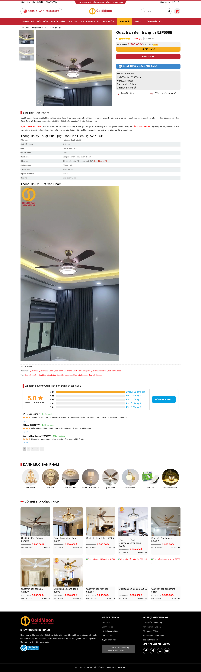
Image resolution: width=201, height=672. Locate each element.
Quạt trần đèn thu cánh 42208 (130, 544)
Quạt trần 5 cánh (31, 375)
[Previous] (41, 68)
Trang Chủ (28, 21)
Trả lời (25, 421)
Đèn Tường (109, 21)
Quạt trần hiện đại (80, 375)
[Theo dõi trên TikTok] (153, 651)
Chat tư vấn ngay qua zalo (140, 66)
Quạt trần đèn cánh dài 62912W (32, 590)
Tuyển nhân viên (109, 640)
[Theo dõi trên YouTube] (167, 651)
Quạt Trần (124, 21)
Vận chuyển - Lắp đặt (152, 627)
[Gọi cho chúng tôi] (160, 651)
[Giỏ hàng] (177, 11)
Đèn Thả (72, 21)
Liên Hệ (175, 2)
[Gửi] (169, 11)
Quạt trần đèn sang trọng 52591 (66, 590)
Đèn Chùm (42, 21)
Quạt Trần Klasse (114, 371)
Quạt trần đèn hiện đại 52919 (133, 589)
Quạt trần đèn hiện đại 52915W (97, 590)
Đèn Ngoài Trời (154, 21)
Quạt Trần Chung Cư (81, 371)
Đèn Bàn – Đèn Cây (90, 21)
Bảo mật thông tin (150, 640)
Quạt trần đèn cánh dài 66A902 (32, 539)
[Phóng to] (40, 102)
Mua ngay (148, 56)
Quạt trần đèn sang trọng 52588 (163, 590)
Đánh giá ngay (164, 399)
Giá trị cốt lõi (37, 2)
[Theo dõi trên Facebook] (146, 651)
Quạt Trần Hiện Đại (52, 28)
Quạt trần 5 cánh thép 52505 (100, 538)
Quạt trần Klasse (95, 375)
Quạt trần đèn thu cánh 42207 (65, 539)
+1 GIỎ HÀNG (148, 49)
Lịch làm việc (107, 635)
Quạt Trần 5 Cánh (46, 371)
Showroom (165, 2)
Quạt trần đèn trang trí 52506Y (161, 539)
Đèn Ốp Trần (58, 21)
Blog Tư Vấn (51, 2)
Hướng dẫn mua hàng (152, 622)
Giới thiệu (25, 2)
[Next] (107, 68)
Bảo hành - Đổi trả (150, 631)
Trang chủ (25, 28)
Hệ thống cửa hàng (110, 631)
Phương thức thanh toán (153, 635)
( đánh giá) (137, 38)
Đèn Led (138, 21)
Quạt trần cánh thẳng (47, 375)
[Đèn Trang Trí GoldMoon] (100, 11)
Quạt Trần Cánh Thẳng (63, 371)
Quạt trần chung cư (64, 375)
